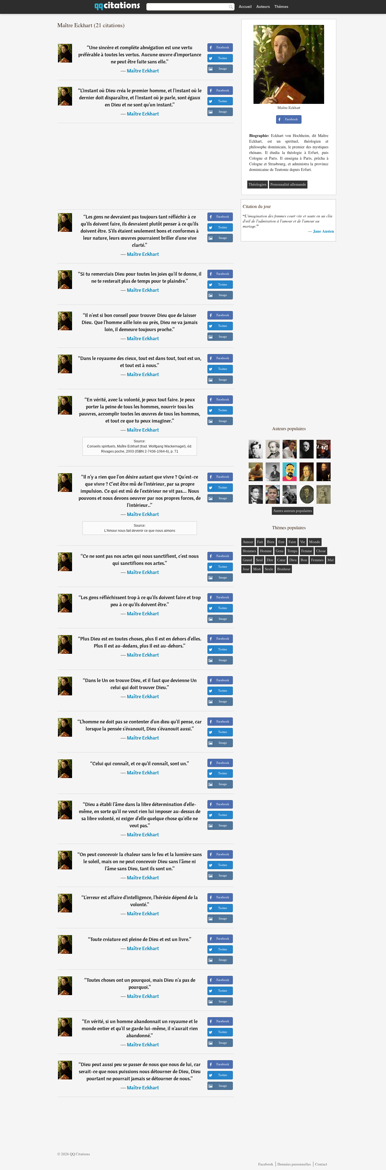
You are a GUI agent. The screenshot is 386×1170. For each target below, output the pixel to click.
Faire (292, 542)
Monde (314, 542)
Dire (270, 560)
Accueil (245, 7)
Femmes (317, 560)
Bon (304, 560)
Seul (259, 560)
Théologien (257, 184)
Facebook (265, 1164)
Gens (279, 551)
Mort (257, 569)
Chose (321, 551)
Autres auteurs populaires (292, 511)
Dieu (293, 560)
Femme (306, 551)
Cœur (281, 560)
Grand (247, 560)
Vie (302, 542)
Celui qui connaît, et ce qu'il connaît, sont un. (139, 763)
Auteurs (263, 7)
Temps (292, 551)
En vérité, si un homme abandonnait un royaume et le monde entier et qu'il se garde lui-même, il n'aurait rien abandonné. (140, 1028)
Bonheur (283, 569)
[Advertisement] (145, 166)
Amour (248, 542)
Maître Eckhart (143, 70)
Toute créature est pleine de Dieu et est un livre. (139, 939)
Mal (331, 560)
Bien (270, 542)
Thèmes (281, 7)
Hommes (249, 551)
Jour (246, 569)
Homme (266, 551)
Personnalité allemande (288, 184)
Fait (260, 542)
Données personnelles (294, 1164)
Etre (281, 542)
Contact (321, 1164)
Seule (269, 569)
